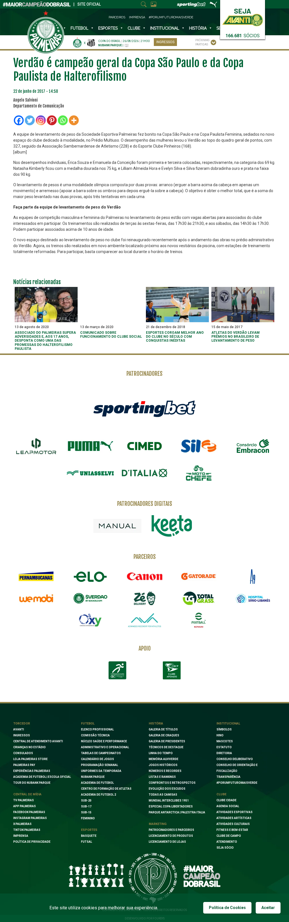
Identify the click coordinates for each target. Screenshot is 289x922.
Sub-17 (86, 806)
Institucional (228, 723)
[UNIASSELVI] (90, 473)
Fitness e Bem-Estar (232, 829)
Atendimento (226, 841)
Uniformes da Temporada (101, 770)
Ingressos (165, 42)
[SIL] (199, 446)
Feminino (88, 818)
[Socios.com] (90, 598)
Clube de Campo (228, 835)
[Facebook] (19, 120)
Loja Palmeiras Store (30, 759)
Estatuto (224, 747)
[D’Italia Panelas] (144, 473)
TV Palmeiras (23, 800)
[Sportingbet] (144, 408)
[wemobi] (36, 598)
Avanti (18, 729)
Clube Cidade (226, 800)
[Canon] (144, 576)
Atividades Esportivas (234, 812)
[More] (74, 120)
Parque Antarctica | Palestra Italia (177, 812)
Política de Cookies (227, 907)
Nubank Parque (93, 776)
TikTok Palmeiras (26, 829)
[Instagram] (41, 120)
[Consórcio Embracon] (253, 446)
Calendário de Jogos (97, 759)
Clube (134, 28)
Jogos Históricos (163, 765)
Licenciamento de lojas (167, 841)
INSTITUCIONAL (164, 28)
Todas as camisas (163, 794)
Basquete (89, 835)
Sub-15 (86, 812)
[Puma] (90, 446)
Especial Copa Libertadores (171, 806)
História (198, 28)
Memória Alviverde (163, 759)
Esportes (108, 28)
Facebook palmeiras (29, 812)
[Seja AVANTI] (242, 16)
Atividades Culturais (233, 824)
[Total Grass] (198, 598)
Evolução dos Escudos (167, 788)
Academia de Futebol (97, 782)
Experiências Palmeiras (31, 770)
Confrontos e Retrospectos (172, 782)
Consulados (23, 753)
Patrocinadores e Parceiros (171, 829)
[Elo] (90, 576)
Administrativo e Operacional (105, 747)
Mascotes (224, 741)
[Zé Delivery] (144, 598)
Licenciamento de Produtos (171, 835)
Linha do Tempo (161, 753)
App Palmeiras (24, 806)
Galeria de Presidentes (167, 741)
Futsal (86, 841)
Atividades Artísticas (233, 818)
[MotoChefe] (199, 473)
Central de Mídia (27, 794)
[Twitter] (30, 120)
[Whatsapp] (63, 120)
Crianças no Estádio (29, 747)
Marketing (158, 824)
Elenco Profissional (97, 729)
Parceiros (117, 17)
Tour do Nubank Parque (32, 782)
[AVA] (144, 620)
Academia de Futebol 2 (98, 794)
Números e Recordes (165, 770)
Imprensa (137, 17)
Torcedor (21, 723)
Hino (220, 735)
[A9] (253, 576)
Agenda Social (227, 806)
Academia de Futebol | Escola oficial (42, 776)
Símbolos (224, 729)
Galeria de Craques (164, 735)
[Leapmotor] (36, 446)
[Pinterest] (52, 120)
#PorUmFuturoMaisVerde (171, 17)
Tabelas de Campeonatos (101, 753)
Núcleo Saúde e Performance (104, 741)
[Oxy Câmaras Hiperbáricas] (90, 620)
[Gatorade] (198, 576)
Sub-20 (86, 800)
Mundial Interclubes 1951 (169, 800)
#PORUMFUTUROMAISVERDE (236, 782)
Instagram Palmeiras (30, 818)
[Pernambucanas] (36, 576)
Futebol (79, 28)
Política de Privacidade (32, 841)
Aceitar (268, 907)
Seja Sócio (225, 847)
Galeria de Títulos (163, 729)
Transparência (228, 776)
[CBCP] (171, 670)
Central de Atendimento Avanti (38, 741)
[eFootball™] (198, 620)
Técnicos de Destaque (166, 747)
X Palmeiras (22, 824)
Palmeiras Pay (24, 765)
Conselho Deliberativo (234, 759)
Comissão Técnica (95, 735)
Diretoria (224, 753)
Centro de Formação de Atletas (106, 788)
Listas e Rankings (162, 776)
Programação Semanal (99, 765)
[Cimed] (144, 446)
